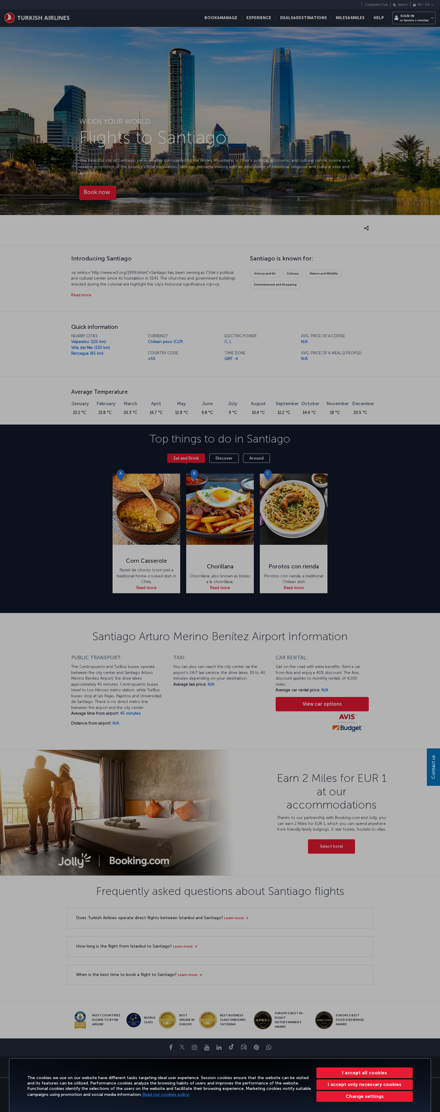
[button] (364, 1096)
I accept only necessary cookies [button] (364, 1084)
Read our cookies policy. (166, 1094)
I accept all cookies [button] (364, 1073)
